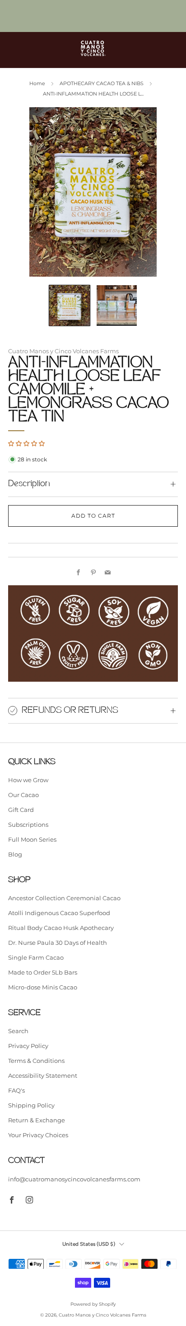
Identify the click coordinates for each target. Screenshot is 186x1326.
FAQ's (16, 1090)
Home (37, 83)
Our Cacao (23, 794)
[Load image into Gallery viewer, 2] (117, 305)
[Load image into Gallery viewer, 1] (69, 305)
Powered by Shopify (93, 1304)
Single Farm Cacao (36, 957)
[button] (26, 443)
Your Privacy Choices (38, 1135)
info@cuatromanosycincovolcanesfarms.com (74, 1179)
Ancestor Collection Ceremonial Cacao (64, 898)
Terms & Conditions (36, 1060)
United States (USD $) (88, 1244)
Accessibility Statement (42, 1075)
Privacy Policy (28, 1045)
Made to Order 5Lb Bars (42, 972)
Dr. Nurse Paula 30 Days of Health (57, 942)
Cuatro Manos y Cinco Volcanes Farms (63, 351)
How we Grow (28, 780)
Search (18, 1030)
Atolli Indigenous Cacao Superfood (59, 912)
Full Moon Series (32, 839)
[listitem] (93, 16)
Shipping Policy (31, 1105)
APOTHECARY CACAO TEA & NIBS (102, 83)
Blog (15, 854)
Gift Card (21, 809)
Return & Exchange (36, 1120)
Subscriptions (28, 824)
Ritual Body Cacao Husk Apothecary (61, 927)
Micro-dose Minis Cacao (42, 987)
